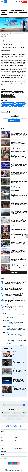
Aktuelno (13, 139)
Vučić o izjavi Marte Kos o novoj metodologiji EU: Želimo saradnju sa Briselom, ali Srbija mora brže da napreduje (19, 134)
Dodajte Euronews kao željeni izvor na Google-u (15, 40)
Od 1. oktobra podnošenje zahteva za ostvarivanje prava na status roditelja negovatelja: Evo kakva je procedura (18, 220)
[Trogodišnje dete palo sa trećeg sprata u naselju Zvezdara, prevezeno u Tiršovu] (5, 173)
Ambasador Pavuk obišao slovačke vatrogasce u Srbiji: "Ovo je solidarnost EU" (18, 251)
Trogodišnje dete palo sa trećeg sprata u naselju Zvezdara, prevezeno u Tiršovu (19, 173)
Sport (16, 440)
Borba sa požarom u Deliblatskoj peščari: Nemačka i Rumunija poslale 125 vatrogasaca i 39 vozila (19, 205)
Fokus (14, 377)
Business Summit (18, 448)
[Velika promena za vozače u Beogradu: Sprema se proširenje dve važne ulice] (5, 181)
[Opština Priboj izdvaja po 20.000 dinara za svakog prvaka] (5, 267)
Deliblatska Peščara (13, 415)
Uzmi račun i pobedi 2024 (8, 97)
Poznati (8, 313)
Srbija (7, 8)
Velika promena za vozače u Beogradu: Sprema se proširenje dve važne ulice (19, 181)
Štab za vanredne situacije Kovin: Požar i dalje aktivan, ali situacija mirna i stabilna (18, 158)
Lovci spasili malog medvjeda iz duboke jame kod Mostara (19, 389)
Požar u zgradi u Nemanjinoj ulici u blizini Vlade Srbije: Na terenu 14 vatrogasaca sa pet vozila (19, 165)
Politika (12, 132)
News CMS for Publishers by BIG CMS (14, 470)
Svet (2, 437)
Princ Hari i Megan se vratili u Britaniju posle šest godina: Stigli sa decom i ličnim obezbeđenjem (16, 316)
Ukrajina (22, 415)
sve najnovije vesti (20, 345)
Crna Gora (3, 448)
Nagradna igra (18, 92)
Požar (24, 412)
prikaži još (14, 272)
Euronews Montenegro (8, 103)
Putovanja (17, 443)
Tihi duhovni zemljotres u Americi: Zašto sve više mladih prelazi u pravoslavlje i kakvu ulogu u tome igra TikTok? (14, 288)
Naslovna (2, 8)
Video (16, 445)
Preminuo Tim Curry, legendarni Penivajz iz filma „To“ (19, 354)
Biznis (16, 437)
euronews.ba (7, 348)
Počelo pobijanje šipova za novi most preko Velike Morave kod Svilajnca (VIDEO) (18, 189)
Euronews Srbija (5, 412)
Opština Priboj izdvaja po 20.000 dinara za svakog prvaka (19, 266)
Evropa (14, 360)
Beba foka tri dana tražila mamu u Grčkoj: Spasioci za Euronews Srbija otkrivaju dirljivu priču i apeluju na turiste (15, 282)
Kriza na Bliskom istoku (17, 106)
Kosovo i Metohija (20, 103)
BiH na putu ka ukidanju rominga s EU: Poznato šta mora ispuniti (19, 362)
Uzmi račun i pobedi (7, 92)
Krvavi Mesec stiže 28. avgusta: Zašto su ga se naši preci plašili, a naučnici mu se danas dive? (15, 300)
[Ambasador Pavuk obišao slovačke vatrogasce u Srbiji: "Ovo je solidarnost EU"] (5, 251)
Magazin (2, 443)
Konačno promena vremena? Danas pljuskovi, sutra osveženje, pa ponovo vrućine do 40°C (14, 306)
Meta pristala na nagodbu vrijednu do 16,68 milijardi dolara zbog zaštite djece (18, 380)
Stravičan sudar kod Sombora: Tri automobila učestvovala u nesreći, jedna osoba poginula (18, 244)
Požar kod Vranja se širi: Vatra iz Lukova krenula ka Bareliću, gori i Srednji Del (19, 212)
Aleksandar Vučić (16, 412)
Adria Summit (3, 451)
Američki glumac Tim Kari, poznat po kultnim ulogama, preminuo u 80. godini (16, 335)
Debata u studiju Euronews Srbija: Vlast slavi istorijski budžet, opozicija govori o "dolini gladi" (17, 150)
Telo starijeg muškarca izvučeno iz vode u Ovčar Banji (19, 196)
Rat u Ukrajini (5, 106)
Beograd (18, 419)
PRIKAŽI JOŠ (4, 395)
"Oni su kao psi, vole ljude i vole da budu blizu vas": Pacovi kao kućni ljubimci (19, 259)
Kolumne (2, 445)
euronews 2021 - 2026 (13, 469)
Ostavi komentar (14, 120)
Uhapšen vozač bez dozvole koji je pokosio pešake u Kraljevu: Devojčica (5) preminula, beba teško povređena (15, 294)
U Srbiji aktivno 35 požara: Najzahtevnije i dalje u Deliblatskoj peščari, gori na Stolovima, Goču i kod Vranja (18, 142)
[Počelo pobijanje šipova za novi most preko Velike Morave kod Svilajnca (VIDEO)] (5, 189)
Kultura (14, 351)
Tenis (8, 320)
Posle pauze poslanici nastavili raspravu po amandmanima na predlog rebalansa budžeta (18, 236)
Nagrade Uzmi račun (7, 94)
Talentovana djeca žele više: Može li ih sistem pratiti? (19, 371)
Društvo (11, 8)
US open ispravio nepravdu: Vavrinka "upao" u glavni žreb (15, 323)
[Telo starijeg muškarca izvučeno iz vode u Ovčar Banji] (5, 196)
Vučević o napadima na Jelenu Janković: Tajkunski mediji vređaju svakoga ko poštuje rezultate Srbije (18, 228)
